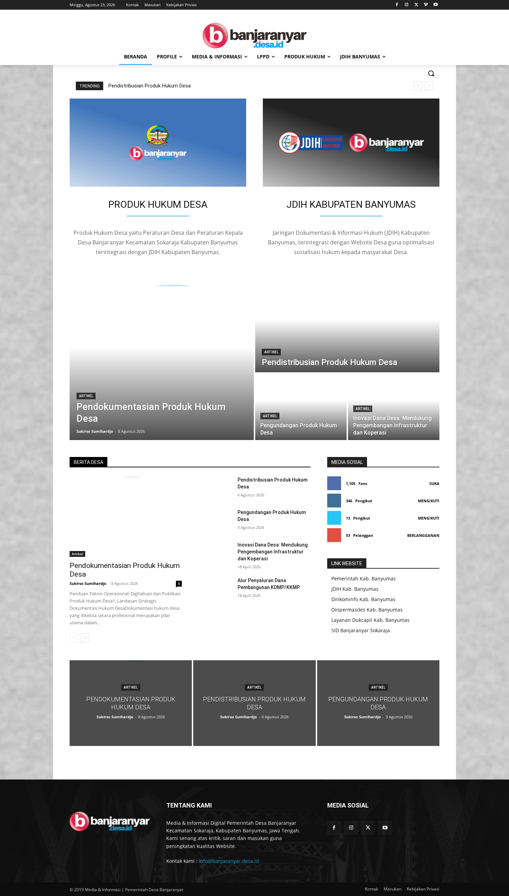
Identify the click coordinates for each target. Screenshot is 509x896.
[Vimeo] (426, 5)
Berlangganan (423, 535)
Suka (434, 483)
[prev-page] (74, 637)
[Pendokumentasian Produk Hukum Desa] (162, 362)
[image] (158, 143)
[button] (431, 73)
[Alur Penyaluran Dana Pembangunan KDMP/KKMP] (215, 588)
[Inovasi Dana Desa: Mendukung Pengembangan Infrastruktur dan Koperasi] (393, 407)
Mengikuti (428, 500)
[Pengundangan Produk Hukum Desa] (301, 407)
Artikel (86, 396)
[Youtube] (435, 5)
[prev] (417, 86)
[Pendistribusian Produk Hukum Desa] (347, 328)
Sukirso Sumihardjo (88, 583)
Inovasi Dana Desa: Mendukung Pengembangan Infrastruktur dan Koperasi (272, 551)
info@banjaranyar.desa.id (229, 861)
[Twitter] (416, 5)
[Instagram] (407, 5)
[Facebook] (397, 5)
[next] (429, 86)
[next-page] (85, 637)
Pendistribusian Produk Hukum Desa (149, 86)
